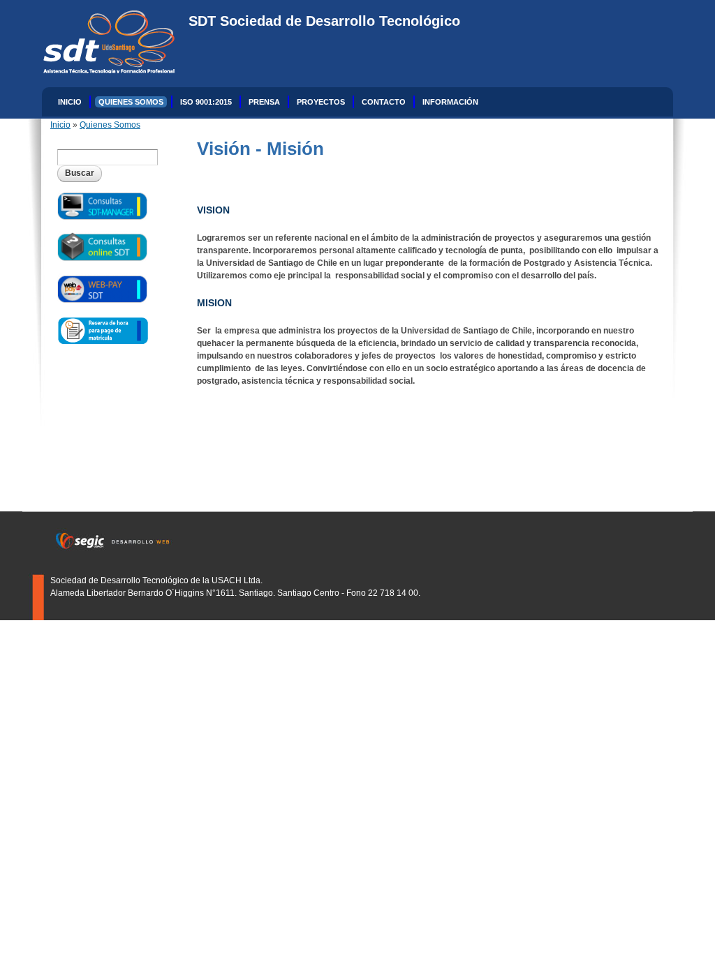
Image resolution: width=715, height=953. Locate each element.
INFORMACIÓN (450, 102)
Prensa (264, 102)
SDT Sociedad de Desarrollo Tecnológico (324, 21)
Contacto (384, 102)
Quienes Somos (130, 102)
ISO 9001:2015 (206, 102)
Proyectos (321, 102)
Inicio (70, 102)
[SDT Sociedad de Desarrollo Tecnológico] (102, 67)
